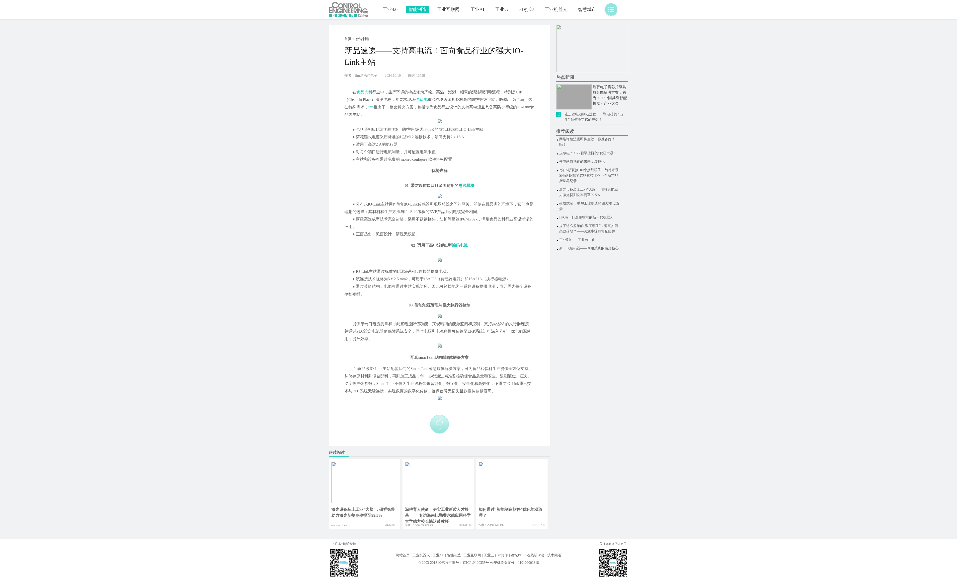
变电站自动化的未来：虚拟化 (582, 161)
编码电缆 (460, 245)
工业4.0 (390, 9)
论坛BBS (517, 555)
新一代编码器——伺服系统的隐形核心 (589, 248)
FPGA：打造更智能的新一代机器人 (586, 217)
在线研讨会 (536, 555)
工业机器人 (556, 9)
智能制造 (417, 9)
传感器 (421, 99)
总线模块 (467, 185)
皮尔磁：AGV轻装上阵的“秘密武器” (587, 153)
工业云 (502, 9)
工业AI (477, 9)
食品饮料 (364, 92)
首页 (347, 39)
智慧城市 (587, 9)
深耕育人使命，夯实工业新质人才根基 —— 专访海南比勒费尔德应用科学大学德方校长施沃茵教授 (438, 515)
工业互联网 (448, 9)
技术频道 (554, 555)
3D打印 (526, 9)
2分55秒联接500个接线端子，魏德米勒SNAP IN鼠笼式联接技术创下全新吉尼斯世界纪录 (589, 175)
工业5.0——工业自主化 (577, 240)
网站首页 (403, 555)
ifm (371, 107)
